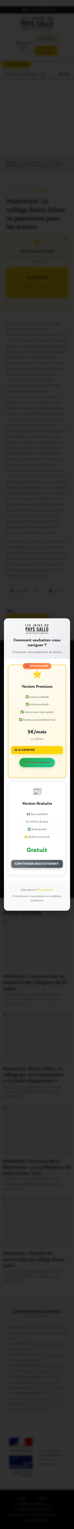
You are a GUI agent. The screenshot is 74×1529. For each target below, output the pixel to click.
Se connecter (45, 889)
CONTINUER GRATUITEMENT (37, 863)
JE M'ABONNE (24, 750)
